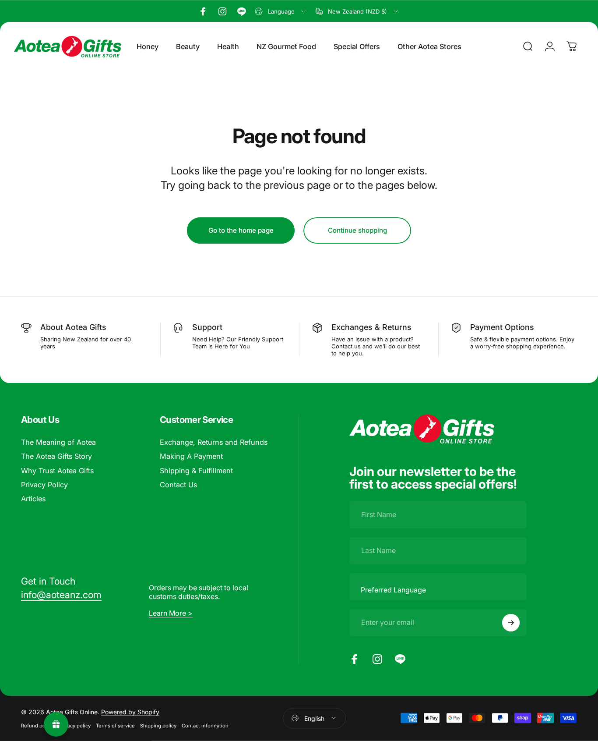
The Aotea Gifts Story (56, 456)
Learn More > (171, 613)
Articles (33, 498)
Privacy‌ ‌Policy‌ (44, 484)
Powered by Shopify (130, 711)
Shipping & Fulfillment (196, 470)
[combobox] (281, 11)
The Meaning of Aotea (58, 442)
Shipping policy (158, 725)
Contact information (205, 725)
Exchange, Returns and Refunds (213, 442)
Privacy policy (75, 725)
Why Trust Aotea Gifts (57, 470)
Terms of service (115, 725)
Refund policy (37, 725)
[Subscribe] (511, 622)
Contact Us (178, 484)
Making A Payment (191, 456)
